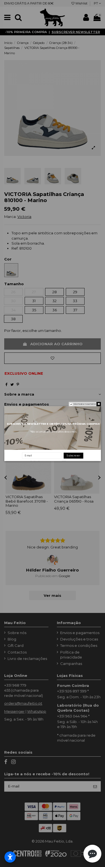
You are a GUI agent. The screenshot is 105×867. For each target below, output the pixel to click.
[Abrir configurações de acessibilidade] (10, 857)
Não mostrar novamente (84, 404)
